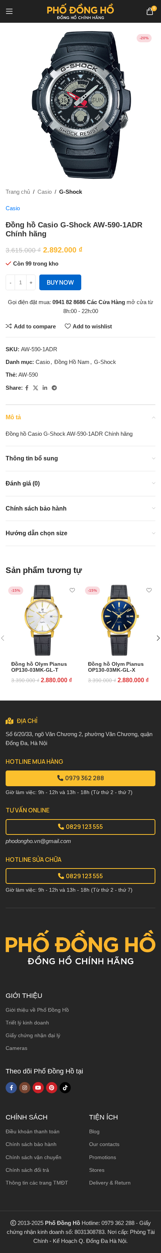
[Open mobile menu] (9, 11)
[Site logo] (80, 10)
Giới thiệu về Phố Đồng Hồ (37, 1010)
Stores (96, 1170)
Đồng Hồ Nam (71, 362)
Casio (44, 192)
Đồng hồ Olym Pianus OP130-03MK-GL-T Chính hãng (39, 670)
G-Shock (70, 192)
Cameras (16, 1048)
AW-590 (28, 374)
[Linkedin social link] (44, 388)
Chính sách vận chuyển (33, 1157)
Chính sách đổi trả (27, 1170)
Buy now (60, 282)
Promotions (102, 1157)
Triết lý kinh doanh (27, 1023)
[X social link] (35, 388)
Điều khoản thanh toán (33, 1131)
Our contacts (104, 1144)
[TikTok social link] (65, 1087)
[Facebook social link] (27, 388)
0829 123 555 (84, 826)
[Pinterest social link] (51, 1087)
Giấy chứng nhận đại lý (33, 1035)
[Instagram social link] (24, 1087)
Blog (94, 1131)
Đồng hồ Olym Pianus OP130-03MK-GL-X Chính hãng (116, 670)
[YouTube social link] (38, 1087)
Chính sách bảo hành (31, 1144)
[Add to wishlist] (72, 590)
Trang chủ (18, 192)
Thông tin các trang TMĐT (37, 1183)
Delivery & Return (110, 1183)
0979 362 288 (84, 778)
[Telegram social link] (54, 388)
